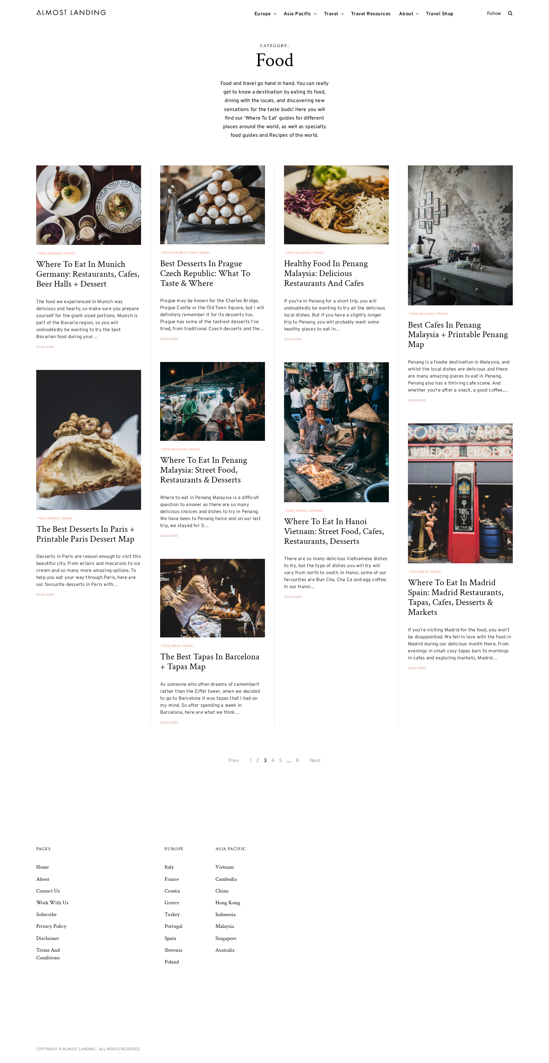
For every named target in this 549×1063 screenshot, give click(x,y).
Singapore (225, 938)
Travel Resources (371, 14)
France (53, 519)
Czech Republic (174, 253)
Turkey (172, 914)
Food (41, 254)
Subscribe (46, 914)
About (406, 14)
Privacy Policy (51, 926)
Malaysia (303, 253)
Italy (169, 867)
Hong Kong (227, 902)
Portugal (173, 926)
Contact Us (48, 890)
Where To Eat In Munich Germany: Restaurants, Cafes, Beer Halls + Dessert (87, 274)
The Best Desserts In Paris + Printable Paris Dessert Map (85, 534)
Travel (331, 14)
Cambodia (226, 879)
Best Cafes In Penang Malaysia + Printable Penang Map (458, 335)
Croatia (172, 890)
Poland (172, 961)
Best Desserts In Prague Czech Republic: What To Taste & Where (205, 273)
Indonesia (225, 914)
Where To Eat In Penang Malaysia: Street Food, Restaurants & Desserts (203, 470)
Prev (233, 761)
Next (315, 761)
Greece (172, 902)
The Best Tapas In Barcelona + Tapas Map (210, 661)
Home (42, 867)
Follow (494, 14)
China (221, 890)
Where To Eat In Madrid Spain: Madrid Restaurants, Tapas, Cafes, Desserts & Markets (456, 597)
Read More (45, 347)
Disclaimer (47, 938)
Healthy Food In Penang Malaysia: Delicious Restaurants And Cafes (326, 273)
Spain (423, 572)
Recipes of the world (293, 135)
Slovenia (173, 950)
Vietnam (315, 511)
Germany (55, 254)
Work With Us (52, 902)
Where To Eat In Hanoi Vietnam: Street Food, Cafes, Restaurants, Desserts (334, 531)
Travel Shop (440, 14)
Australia (224, 950)
